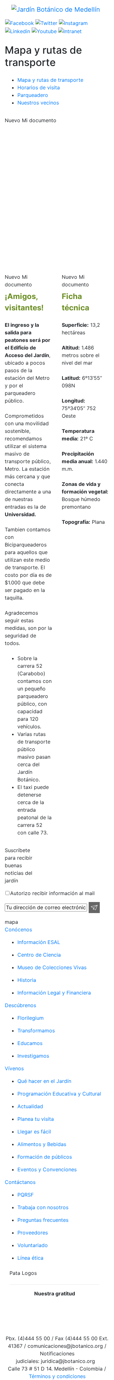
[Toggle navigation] (9, 17)
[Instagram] (72, 23)
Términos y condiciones (57, 1376)
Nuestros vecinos (38, 102)
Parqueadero (32, 95)
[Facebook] (19, 23)
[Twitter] (45, 23)
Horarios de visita (38, 87)
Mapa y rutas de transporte (50, 80)
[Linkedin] (17, 30)
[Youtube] (43, 30)
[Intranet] (69, 30)
